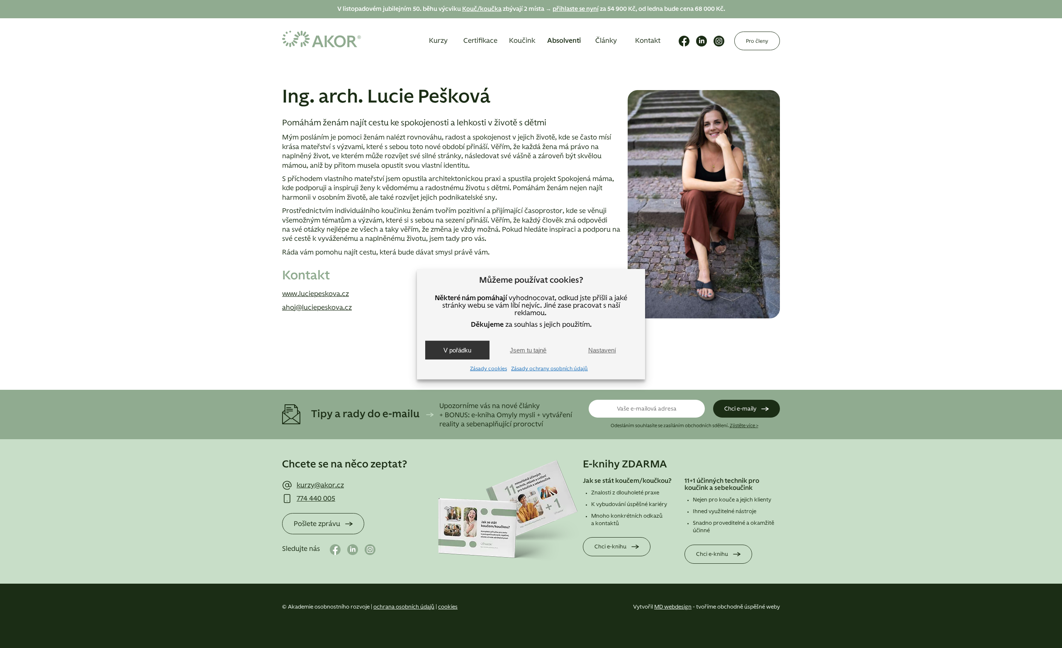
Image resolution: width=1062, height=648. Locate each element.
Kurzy (438, 40)
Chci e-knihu (610, 547)
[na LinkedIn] (701, 41)
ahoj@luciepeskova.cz (317, 307)
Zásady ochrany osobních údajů (549, 368)
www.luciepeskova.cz (315, 294)
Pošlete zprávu (317, 524)
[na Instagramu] (719, 41)
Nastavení (602, 350)
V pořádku (457, 350)
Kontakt (647, 40)
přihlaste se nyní (576, 9)
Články (606, 40)
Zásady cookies (488, 368)
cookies (448, 607)
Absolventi (564, 40)
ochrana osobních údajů (403, 607)
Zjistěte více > (744, 425)
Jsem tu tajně (528, 350)
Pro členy (757, 41)
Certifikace (480, 40)
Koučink (522, 40)
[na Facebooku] (684, 41)
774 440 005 (316, 498)
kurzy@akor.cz (320, 485)
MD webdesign (673, 607)
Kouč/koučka (482, 9)
